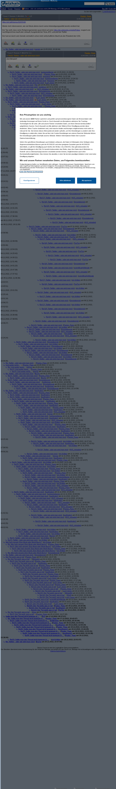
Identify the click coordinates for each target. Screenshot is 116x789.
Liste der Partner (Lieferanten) (31, 172)
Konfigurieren (29, 180)
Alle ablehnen (65, 180)
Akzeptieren (87, 180)
